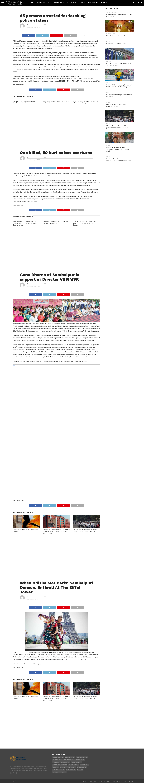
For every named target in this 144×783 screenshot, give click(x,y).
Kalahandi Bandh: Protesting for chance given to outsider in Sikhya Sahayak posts (25, 223)
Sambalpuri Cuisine (44, 2)
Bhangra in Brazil (23, 652)
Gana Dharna (38, 500)
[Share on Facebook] (28, 35)
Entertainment (93, 2)
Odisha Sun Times (74, 659)
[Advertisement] (56, 120)
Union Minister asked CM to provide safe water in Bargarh (85, 102)
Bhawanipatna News (31, 205)
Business (82, 2)
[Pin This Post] (56, 35)
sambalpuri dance (44, 667)
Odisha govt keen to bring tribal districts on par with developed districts (84, 223)
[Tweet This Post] (42, 35)
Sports (73, 2)
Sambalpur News (50, 500)
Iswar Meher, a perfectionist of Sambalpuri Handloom (24, 102)
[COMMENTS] (84, 35)
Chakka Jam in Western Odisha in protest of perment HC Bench (85, 530)
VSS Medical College (64, 500)
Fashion (104, 2)
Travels (31, 2)
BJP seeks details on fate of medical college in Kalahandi (55, 222)
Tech (111, 2)
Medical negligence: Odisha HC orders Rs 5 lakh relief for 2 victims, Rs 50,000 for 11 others (56, 531)
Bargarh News (29, 85)
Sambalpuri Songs (61, 2)
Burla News (28, 500)
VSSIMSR (75, 500)
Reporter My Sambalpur (36, 25)
